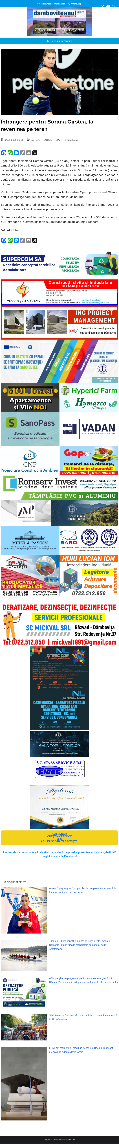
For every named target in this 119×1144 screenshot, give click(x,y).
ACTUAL (35, 140)
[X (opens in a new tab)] (102, 7)
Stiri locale (73, 140)
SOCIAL (48, 140)
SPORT (60, 140)
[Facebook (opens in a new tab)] (108, 7)
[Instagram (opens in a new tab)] (113, 7)
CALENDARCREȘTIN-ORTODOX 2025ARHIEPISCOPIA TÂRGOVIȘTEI (59, 838)
